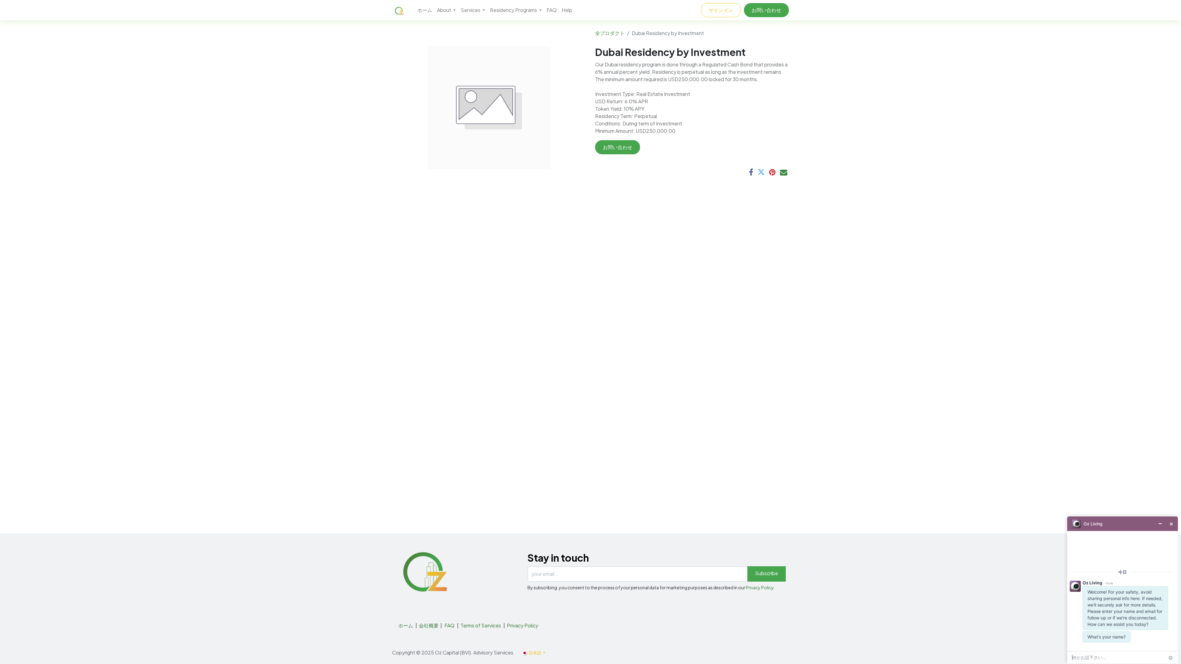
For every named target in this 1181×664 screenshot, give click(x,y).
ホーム (405, 625)
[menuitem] (425, 10)
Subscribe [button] (766, 573)
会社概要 (429, 625)
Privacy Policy (759, 587)
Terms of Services (480, 625)
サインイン (721, 10)
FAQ (449, 625)
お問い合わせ (766, 10)
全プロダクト (610, 33)
